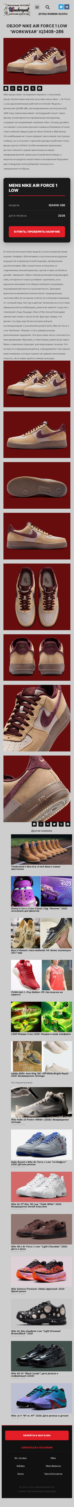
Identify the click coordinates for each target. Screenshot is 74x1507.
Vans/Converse (53, 1473)
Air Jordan (20, 1458)
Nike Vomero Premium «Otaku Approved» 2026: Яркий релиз (38, 1290)
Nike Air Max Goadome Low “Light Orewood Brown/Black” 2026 (35, 1332)
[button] (37, 7)
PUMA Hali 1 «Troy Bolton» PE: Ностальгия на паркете (36, 993)
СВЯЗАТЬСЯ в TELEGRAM (37, 1447)
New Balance (53, 1465)
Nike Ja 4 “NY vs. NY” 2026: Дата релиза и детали (39, 1415)
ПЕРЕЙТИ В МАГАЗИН (37, 1435)
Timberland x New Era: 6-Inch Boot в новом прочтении (35, 868)
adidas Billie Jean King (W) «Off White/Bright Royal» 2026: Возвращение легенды (40, 1074)
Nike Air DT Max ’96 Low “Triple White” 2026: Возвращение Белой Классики (36, 1205)
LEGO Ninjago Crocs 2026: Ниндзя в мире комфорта (41, 1034)
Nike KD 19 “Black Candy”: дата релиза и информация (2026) (34, 1374)
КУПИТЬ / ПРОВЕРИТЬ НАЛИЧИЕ (37, 231)
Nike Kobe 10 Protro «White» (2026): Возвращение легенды (40, 1121)
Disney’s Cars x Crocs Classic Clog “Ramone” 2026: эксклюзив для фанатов (39, 909)
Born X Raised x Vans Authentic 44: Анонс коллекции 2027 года (41, 951)
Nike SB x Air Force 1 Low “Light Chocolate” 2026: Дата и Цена (39, 1247)
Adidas (20, 1465)
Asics (20, 1473)
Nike (53, 1458)
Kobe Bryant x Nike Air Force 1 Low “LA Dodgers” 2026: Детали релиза (38, 1163)
